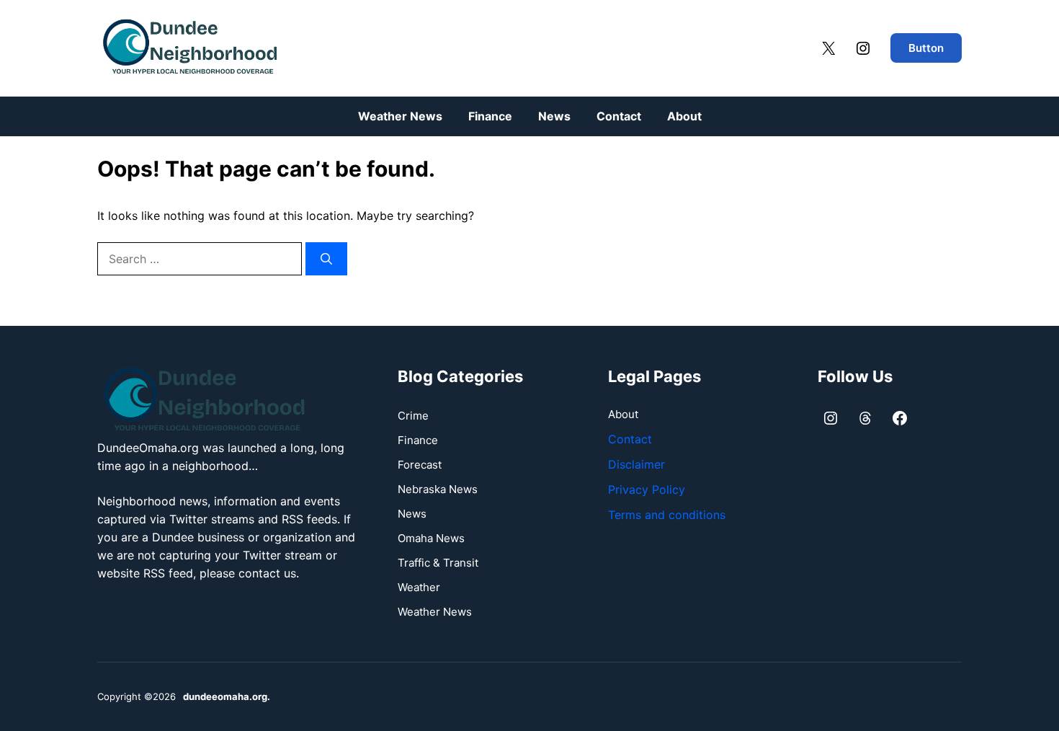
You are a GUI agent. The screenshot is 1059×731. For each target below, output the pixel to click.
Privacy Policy (646, 489)
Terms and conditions (666, 515)
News (554, 116)
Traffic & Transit (438, 563)
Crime (413, 415)
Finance (490, 116)
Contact (618, 116)
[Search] (326, 258)
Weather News (400, 116)
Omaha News (431, 538)
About (684, 116)
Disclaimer (636, 464)
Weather (419, 587)
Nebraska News (438, 489)
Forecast (420, 464)
